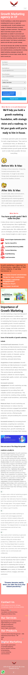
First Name (5, 62)
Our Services (5, 80)
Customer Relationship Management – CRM (12, 634)
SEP (2, 639)
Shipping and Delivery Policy (8, 614)
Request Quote (14, 99)
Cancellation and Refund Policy (9, 612)
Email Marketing (5, 650)
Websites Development (7, 626)
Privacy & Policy (5, 610)
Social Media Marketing (7, 646)
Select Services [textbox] (7, 82)
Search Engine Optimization (8, 628)
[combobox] (14, 82)
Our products (5, 86)
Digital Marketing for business (8, 622)
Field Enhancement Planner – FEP (9, 635)
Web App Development (7, 624)
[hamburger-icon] (25, 8)
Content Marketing (6, 652)
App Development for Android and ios (11, 621)
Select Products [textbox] (7, 88)
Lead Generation (5, 653)
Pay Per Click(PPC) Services (8, 648)
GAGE (2, 637)
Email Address (6, 68)
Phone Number (6, 74)
